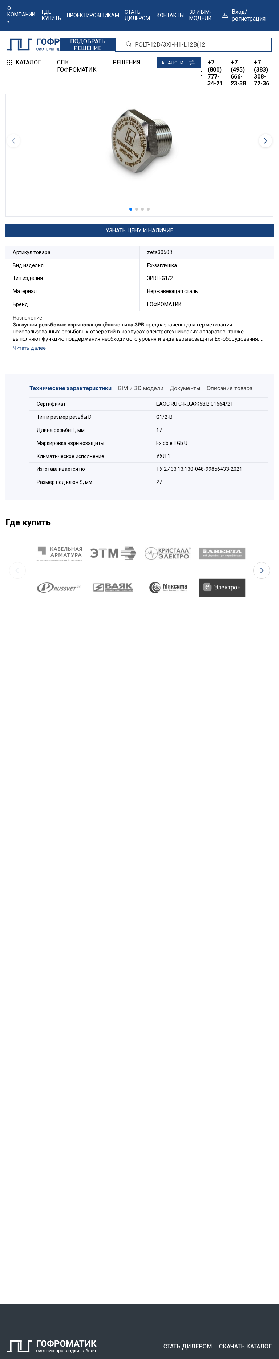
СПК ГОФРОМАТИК (77, 66)
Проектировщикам (93, 15)
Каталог (28, 62)
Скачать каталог (245, 1346)
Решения (127, 62)
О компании (21, 11)
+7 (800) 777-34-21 (215, 73)
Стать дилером (137, 15)
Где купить (51, 15)
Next (261, 570)
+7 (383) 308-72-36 (261, 73)
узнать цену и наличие (139, 230)
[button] (130, 209)
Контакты (170, 15)
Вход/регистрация (249, 15)
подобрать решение (87, 44)
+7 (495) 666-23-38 (238, 73)
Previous (17, 570)
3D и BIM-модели (200, 15)
